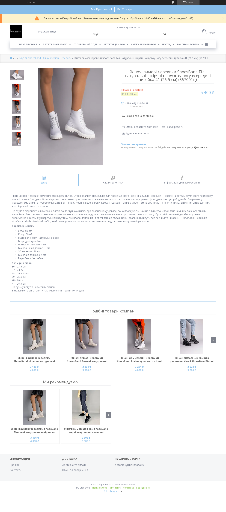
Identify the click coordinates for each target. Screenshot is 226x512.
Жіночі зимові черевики (57, 58)
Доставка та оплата (74, 464)
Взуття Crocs (28, 44)
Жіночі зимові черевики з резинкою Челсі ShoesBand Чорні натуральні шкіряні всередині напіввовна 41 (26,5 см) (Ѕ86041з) (191, 359)
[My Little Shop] (16, 31)
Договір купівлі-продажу (129, 464)
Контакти (15, 470)
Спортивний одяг (85, 44)
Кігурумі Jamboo (114, 44)
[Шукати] (165, 34)
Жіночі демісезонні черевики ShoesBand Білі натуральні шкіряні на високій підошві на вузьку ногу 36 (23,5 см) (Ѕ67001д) (139, 359)
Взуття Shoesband (55, 44)
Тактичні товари (188, 44)
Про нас (14, 464)
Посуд (166, 44)
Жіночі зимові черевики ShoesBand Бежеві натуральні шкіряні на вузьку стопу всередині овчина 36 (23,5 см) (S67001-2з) (86, 359)
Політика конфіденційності (136, 487)
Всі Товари (124, 9)
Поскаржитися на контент (106, 487)
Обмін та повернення (75, 470)
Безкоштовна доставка (140, 116)
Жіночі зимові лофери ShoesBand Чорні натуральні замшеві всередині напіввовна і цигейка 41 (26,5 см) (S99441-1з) (86, 430)
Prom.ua (130, 484)
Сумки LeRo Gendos (143, 44)
